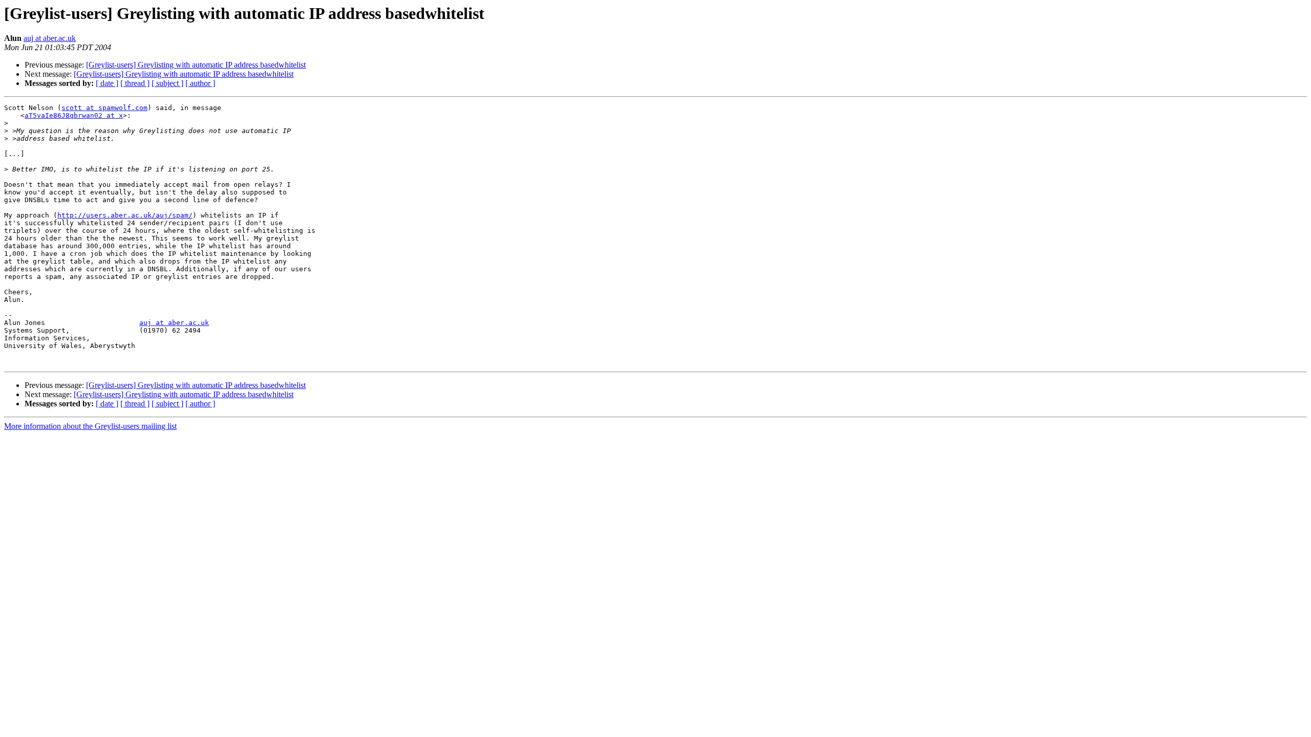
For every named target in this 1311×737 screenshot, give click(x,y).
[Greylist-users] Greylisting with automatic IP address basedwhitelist (196, 64)
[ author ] (200, 83)
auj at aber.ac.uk (50, 38)
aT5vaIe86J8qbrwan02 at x (74, 115)
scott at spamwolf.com (104, 108)
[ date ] (107, 83)
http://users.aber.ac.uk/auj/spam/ (125, 215)
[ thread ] (135, 83)
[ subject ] (167, 83)
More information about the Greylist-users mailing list (90, 426)
